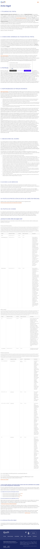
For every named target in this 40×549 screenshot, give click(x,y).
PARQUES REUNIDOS (4, 55)
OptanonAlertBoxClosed (4, 237)
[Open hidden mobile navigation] (38, 2)
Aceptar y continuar (27, 70)
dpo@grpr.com (27, 512)
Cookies (8, 546)
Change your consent (4, 479)
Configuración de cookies (6, 547)
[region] (20, 67)
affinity (2, 235)
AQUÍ (12, 68)
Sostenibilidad (17, 536)
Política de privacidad (6, 546)
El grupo (4, 536)
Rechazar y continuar (13, 70)
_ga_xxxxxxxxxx (3, 348)
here (21, 493)
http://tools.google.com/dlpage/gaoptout (8, 503)
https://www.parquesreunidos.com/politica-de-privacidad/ (11, 202)
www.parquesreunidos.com (21, 17)
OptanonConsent (3, 268)
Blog (25, 536)
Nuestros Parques (10, 536)
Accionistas (29, 536)
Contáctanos (35, 536)
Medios (22, 536)
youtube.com (12, 403)
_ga (1, 318)
